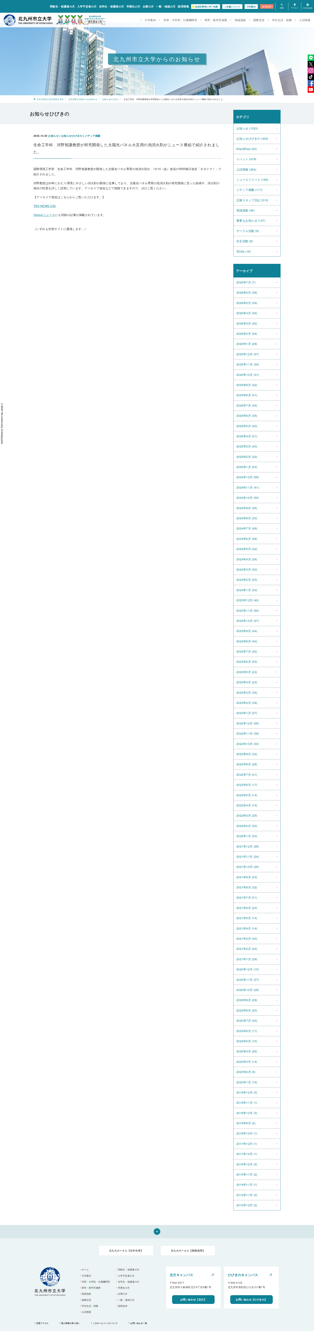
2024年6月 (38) (246, 539)
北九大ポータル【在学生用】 (126, 1250)
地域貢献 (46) (245, 210)
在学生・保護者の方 (111, 6)
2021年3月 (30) (246, 938)
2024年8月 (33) (246, 518)
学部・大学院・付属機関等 (180, 20)
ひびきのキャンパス (243, 1274)
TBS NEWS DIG (44, 206)
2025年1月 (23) (246, 467)
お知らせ (53, 135)
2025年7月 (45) (246, 405)
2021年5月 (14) (246, 918)
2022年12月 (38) (247, 723)
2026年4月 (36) (246, 313)
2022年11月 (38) (247, 733)
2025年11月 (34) (247, 364)
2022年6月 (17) (246, 785)
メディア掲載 (92, 135)
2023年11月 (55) (247, 610)
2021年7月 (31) (246, 897)
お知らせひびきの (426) (252, 138)
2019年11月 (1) (246, 1102)
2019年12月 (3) (246, 1092)
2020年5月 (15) (246, 1041)
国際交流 (259, 20)
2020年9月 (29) (246, 1000)
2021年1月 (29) (246, 959)
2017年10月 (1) (246, 1154)
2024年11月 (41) (247, 487)
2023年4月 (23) (246, 682)
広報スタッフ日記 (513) (252, 200)
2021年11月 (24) (247, 856)
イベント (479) (246, 159)
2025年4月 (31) (246, 436)
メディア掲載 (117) (249, 190)
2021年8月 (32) (246, 887)
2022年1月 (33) (246, 836)
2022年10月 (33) (247, 744)
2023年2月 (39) (246, 703)
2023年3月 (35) (246, 692)
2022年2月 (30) (246, 826)
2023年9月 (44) (246, 631)
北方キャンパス (181, 1274)
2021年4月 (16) (246, 928)
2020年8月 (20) (246, 1010)
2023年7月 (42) (246, 651)
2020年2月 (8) (245, 1072)
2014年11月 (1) (246, 1184)
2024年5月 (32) (246, 549)
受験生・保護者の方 (62, 6)
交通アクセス (42, 1323)
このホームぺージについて (105, 1323)
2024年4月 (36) (246, 559)
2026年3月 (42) (246, 323)
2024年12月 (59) (247, 477)
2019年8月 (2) (245, 1123)
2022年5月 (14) (246, 795)
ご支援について (232, 6)
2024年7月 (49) (246, 528)
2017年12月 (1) (246, 1144)
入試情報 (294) (246, 169)
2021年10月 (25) (247, 867)
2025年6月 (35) (246, 415)
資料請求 (266, 6)
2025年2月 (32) (246, 457)
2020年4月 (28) (246, 1051)
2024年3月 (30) (246, 569)
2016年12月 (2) (246, 1164)
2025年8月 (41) (246, 395)
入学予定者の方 (87, 6)
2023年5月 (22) (246, 672)
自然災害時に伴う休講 (206, 6)
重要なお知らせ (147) (250, 220)
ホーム (85, 1269)
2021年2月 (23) (246, 949)
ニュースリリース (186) (252, 179)
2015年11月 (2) (246, 1174)
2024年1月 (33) (246, 590)
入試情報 (304, 20)
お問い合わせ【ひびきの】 (251, 1299)
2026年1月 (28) (246, 344)
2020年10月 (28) (247, 990)
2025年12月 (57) (247, 354)
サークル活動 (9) (247, 231)
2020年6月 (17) (246, 1031)
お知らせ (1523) (247, 128)
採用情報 (183, 6)
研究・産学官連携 (216, 20)
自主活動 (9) (244, 241)
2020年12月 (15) (247, 969)
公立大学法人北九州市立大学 (50, 99)
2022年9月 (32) (246, 754)
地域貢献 (240, 20)
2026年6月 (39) (246, 292)
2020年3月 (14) (246, 1062)
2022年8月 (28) (246, 764)
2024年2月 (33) (246, 579)
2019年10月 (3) (246, 1113)
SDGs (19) (243, 251)
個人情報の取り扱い (70, 1323)
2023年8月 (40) (246, 641)
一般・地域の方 (166, 6)
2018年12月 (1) (246, 1133)
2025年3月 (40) (246, 446)
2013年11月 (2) (246, 1195)
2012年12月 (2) (246, 1205)
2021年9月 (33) (246, 877)
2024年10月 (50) (247, 497)
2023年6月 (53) (246, 661)
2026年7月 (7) (245, 282)
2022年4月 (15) (246, 805)
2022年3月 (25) (246, 815)
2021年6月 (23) (246, 908)
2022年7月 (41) (246, 774)
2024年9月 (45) (246, 508)
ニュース (44, 215)
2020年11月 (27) (247, 980)
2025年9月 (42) (246, 385)
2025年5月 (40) (246, 426)
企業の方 (148, 6)
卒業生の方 (133, 6)
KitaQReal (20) (246, 149)
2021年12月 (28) (247, 846)
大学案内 (251, 6)
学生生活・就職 (282, 20)
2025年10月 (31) (247, 375)
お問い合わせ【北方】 (193, 1299)
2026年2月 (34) (246, 333)
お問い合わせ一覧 (138, 1323)
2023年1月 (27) (246, 713)
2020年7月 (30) (246, 1020)
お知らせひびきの (110, 99)
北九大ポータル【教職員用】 (188, 1250)
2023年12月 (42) (247, 600)
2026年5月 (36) (246, 303)
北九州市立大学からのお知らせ (83, 99)
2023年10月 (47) (247, 621)
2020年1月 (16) (246, 1082)
